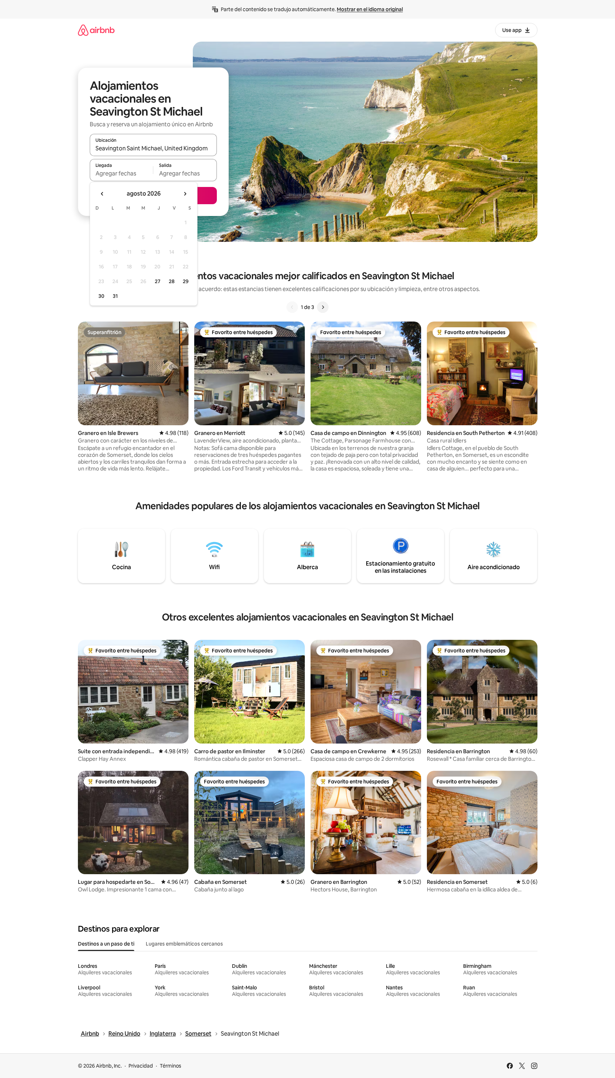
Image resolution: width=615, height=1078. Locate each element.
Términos (170, 1066)
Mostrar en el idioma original (370, 9)
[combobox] (153, 148)
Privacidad (141, 1066)
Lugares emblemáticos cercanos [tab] (184, 944)
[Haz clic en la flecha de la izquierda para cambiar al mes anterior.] (102, 194)
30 (101, 296)
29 (185, 281)
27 (157, 281)
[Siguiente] (323, 307)
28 (171, 281)
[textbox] (121, 173)
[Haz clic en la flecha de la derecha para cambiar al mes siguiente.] (185, 194)
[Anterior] (292, 307)
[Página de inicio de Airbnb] (96, 30)
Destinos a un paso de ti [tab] (106, 944)
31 (115, 296)
